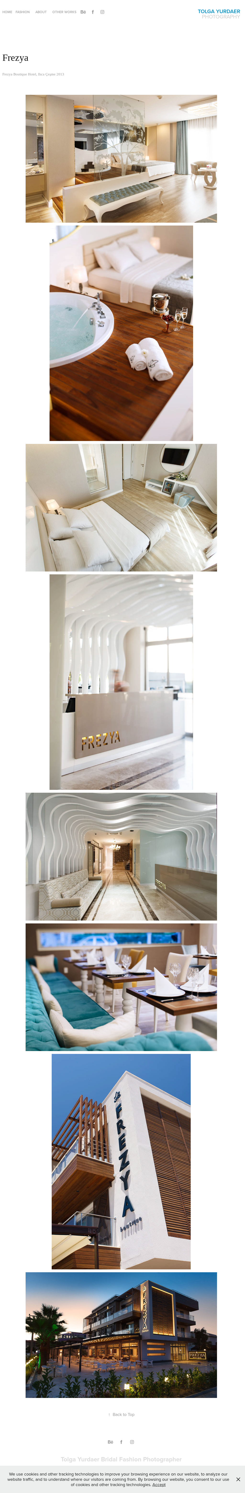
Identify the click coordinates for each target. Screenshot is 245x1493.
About (41, 12)
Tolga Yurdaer (219, 11)
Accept (159, 1484)
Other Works (64, 12)
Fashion (23, 12)
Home (7, 12)
